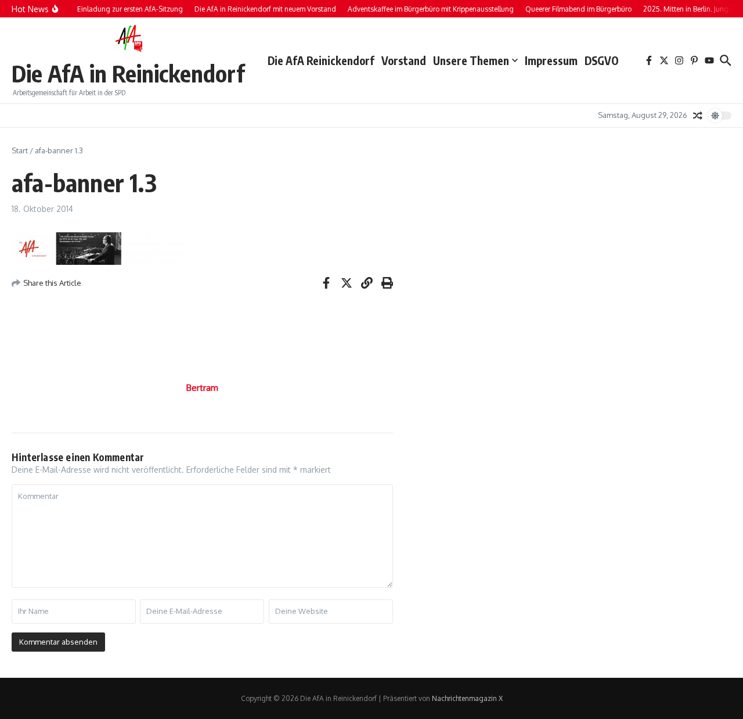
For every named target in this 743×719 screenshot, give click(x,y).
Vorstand (403, 60)
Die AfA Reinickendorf (321, 60)
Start (20, 150)
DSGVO (602, 60)
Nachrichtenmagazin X (467, 698)
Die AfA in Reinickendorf (128, 73)
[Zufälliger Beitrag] (697, 115)
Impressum (551, 60)
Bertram (202, 387)
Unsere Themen (471, 60)
